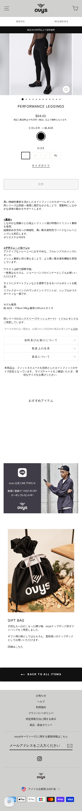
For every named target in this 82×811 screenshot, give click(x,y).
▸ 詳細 (74, 328)
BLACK (41, 136)
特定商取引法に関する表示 (41, 719)
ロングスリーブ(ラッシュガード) (37, 318)
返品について (41, 356)
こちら (19, 646)
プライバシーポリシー (41, 713)
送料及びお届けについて (41, 340)
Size (41, 148)
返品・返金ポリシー (41, 724)
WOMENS (61, 21)
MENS (20, 21)
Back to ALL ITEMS (43, 674)
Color (41, 128)
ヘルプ (41, 701)
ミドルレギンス (67, 318)
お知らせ (41, 695)
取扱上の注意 (41, 348)
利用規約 (41, 707)
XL (55, 155)
